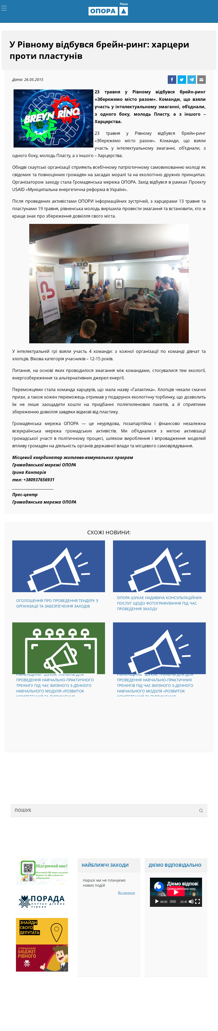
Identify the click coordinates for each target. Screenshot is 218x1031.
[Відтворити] (157, 903)
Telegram (191, 80)
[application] (176, 893)
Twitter (182, 80)
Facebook (172, 80)
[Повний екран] (197, 903)
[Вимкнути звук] (191, 903)
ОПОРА (109, 12)
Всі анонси (126, 894)
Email (201, 80)
